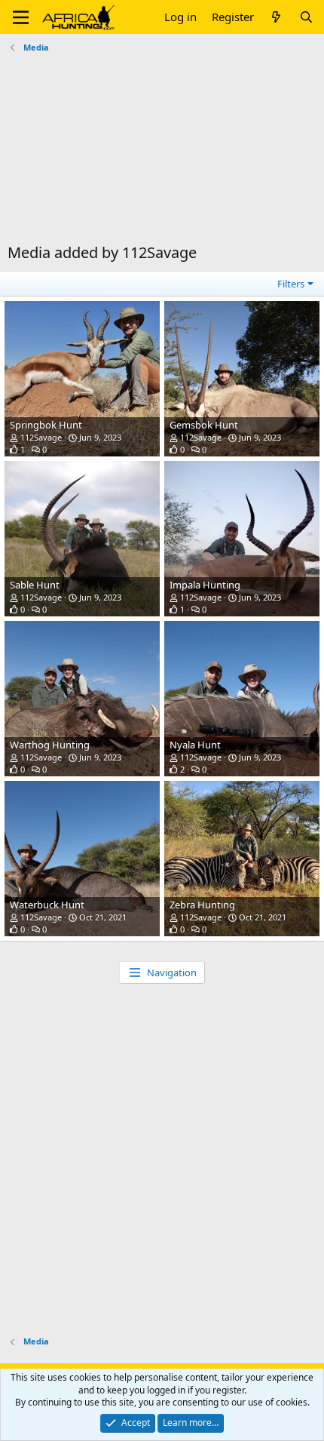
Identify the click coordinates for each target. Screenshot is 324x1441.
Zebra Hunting (202, 904)
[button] (20, 17)
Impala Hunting (205, 584)
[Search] (306, 17)
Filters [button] (290, 283)
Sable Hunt (35, 584)
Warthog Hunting (50, 744)
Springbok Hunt (46, 425)
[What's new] (276, 17)
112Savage (41, 437)
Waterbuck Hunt (47, 904)
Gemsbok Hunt (204, 425)
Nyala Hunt (195, 744)
